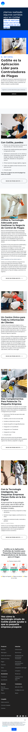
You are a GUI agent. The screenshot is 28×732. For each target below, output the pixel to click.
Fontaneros (18, 658)
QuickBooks (4, 680)
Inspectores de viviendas (19, 677)
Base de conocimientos (5, 687)
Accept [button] (14, 729)
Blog (2, 690)
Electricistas (18, 652)
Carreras (3, 708)
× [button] (25, 720)
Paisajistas (18, 664)
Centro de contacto (6, 655)
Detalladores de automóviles (19, 656)
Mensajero (4, 652)
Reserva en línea (5, 658)
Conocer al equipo (5, 705)
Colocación (4, 671)
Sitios (2, 667)
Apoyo (16, 693)
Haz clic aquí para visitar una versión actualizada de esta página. (11, 24)
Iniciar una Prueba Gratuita (13, 181)
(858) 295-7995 (18, 687)
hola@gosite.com (19, 690)
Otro (16, 680)
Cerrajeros (17, 671)
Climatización (18, 649)
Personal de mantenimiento (19, 662)
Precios (3, 693)
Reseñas (3, 649)
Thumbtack (4, 677)
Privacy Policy (4, 726)
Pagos (2, 661)
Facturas (3, 664)
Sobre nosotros (5, 702)
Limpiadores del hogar (21, 667)
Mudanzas (17, 674)
